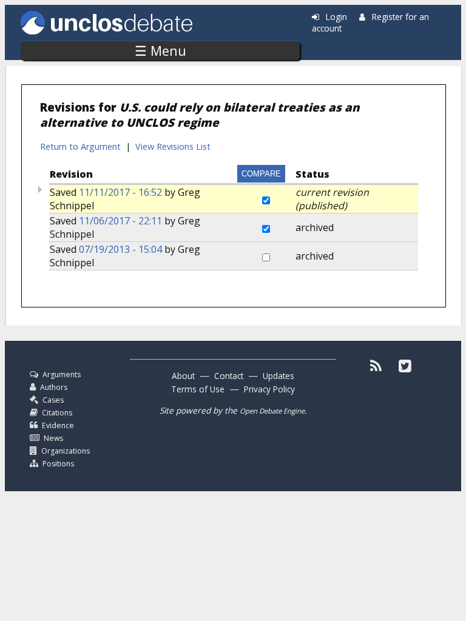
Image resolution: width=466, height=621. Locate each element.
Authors (53, 387)
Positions (58, 463)
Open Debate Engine (272, 410)
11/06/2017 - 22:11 (120, 220)
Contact (228, 375)
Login (336, 16)
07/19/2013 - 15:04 (120, 249)
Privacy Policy (269, 389)
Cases (53, 400)
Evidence (58, 425)
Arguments (61, 374)
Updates (278, 375)
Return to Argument (80, 146)
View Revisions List (173, 146)
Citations (57, 413)
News (53, 438)
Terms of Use (198, 389)
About (183, 375)
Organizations (65, 451)
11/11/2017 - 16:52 (120, 192)
